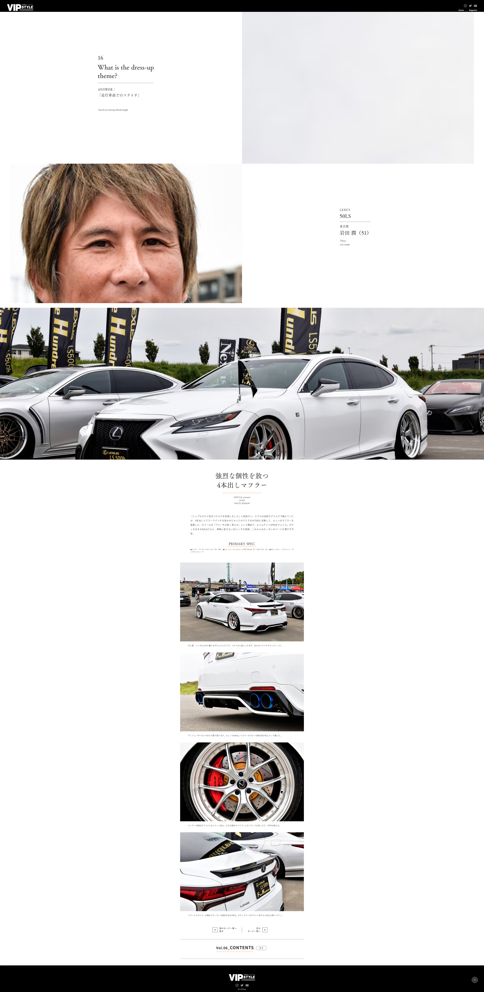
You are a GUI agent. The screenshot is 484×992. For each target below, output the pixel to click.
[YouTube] (475, 6)
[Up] (475, 980)
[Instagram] (465, 6)
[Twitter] (470, 6)
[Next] (215, 929)
